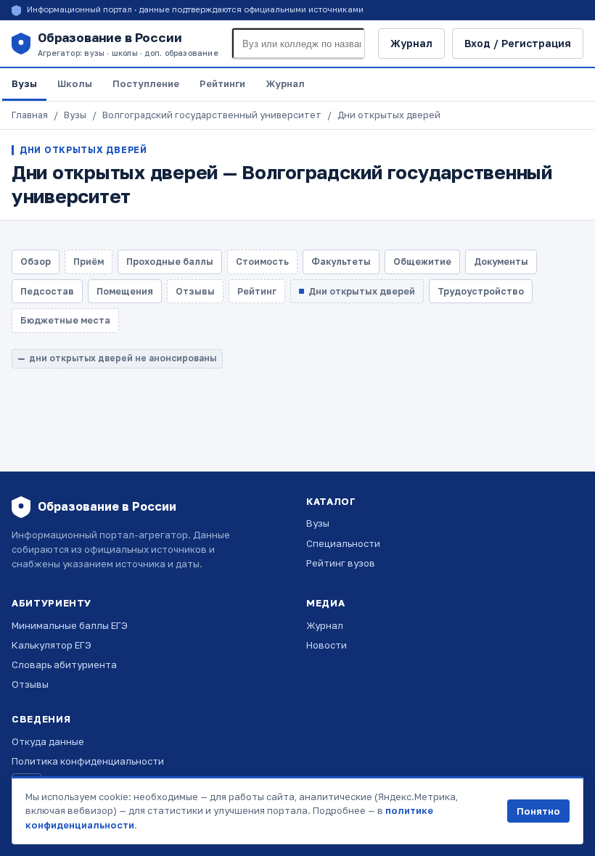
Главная (30, 115)
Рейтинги (222, 83)
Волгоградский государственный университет (211, 115)
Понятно (538, 811)
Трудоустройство (481, 291)
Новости (326, 645)
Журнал (411, 43)
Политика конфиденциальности (88, 761)
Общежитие (422, 261)
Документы (501, 261)
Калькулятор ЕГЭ (51, 645)
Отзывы (30, 684)
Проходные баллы (169, 261)
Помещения (125, 291)
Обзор (35, 261)
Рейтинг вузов (340, 563)
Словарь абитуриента (64, 664)
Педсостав (47, 291)
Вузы (24, 83)
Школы (74, 83)
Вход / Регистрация (517, 43)
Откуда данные (48, 741)
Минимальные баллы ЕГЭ (70, 625)
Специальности (343, 543)
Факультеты (341, 261)
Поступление (145, 83)
